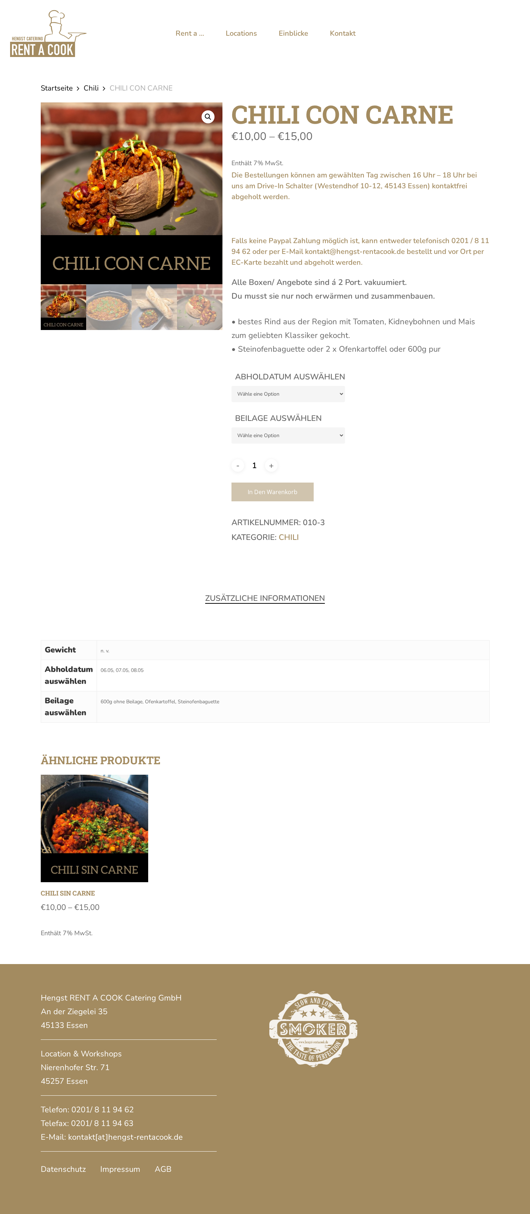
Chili (91, 88)
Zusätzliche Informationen (265, 598)
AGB (163, 1169)
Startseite (57, 88)
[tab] (265, 598)
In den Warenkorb (272, 492)
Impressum (120, 1169)
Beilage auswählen (278, 418)
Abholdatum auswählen (290, 376)
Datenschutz (63, 1169)
